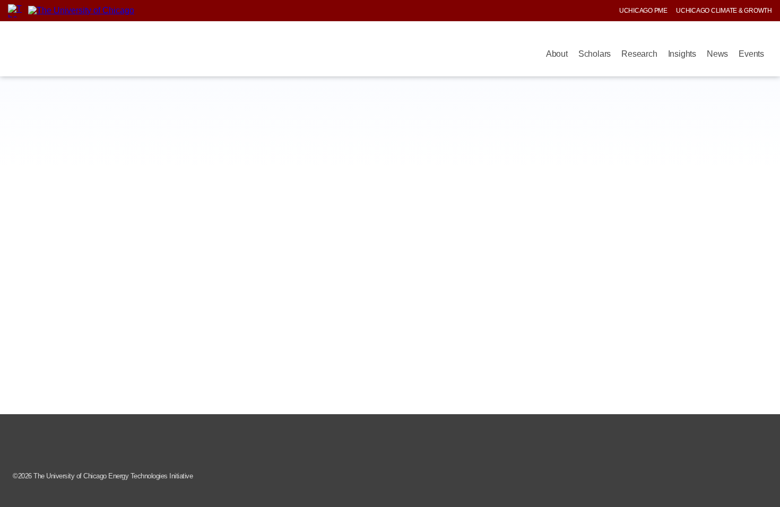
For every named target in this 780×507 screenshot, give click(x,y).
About (557, 53)
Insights (682, 53)
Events (751, 53)
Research (639, 53)
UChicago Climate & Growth (724, 10)
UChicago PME (643, 10)
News (717, 53)
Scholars (594, 53)
